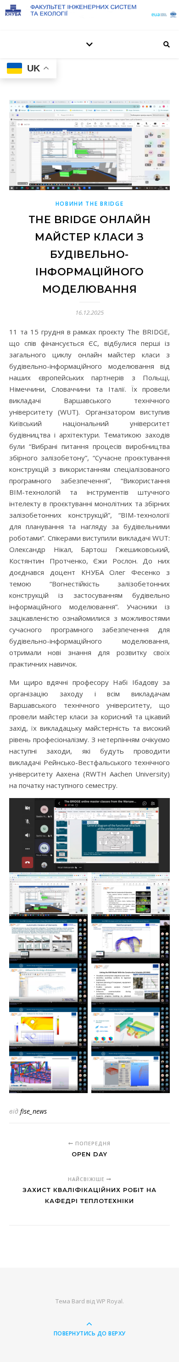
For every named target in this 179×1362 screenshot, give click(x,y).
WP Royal (109, 1301)
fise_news (33, 1111)
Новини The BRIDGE (90, 204)
